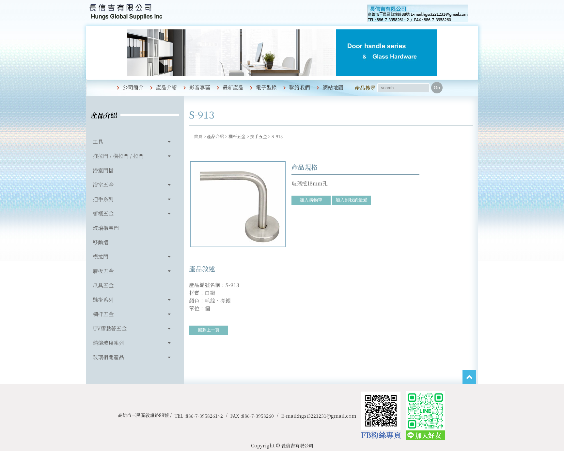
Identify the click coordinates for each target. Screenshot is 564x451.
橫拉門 (100, 256)
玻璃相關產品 (108, 357)
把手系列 (103, 199)
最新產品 (233, 87)
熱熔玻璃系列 (108, 342)
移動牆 (100, 242)
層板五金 (103, 271)
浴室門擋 (103, 170)
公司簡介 (133, 87)
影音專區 (199, 87)
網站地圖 (332, 87)
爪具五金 (103, 285)
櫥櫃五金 (103, 213)
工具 (98, 141)
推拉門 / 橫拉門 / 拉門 (118, 156)
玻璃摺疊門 (106, 228)
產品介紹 (166, 87)
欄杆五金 (103, 314)
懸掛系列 (103, 299)
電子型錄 (266, 87)
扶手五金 (258, 136)
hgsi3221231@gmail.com (327, 415)
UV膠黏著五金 (110, 328)
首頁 (198, 136)
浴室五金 (103, 184)
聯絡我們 (299, 87)
